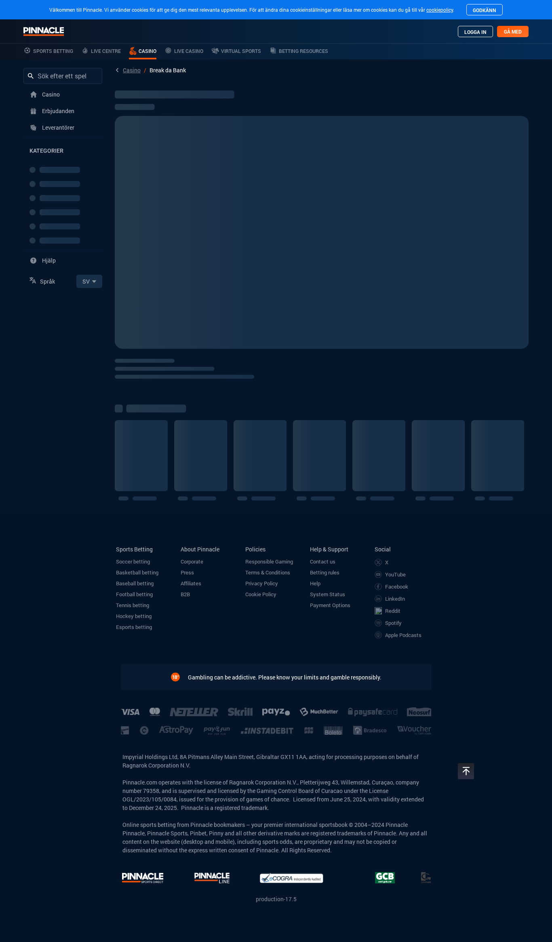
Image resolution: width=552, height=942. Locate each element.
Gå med (513, 31)
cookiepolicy (439, 9)
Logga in (475, 32)
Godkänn (484, 10)
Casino (132, 70)
